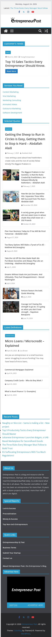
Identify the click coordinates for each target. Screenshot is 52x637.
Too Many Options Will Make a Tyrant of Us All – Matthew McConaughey (25, 246)
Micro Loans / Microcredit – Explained (24, 343)
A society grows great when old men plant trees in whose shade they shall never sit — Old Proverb (33, 216)
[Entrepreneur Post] (6, 31)
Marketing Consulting (12, 100)
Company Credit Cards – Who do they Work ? (24, 380)
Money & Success (10, 519)
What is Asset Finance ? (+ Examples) (20, 391)
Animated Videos (10, 104)
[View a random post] (46, 31)
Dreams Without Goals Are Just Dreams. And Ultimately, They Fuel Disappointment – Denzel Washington (24, 277)
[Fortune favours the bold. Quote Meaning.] (11, 294)
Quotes (8, 129)
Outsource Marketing (12, 108)
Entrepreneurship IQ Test (14, 542)
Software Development (12, 112)
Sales (8, 52)
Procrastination (9, 513)
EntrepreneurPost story (20, 481)
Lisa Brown (24, 351)
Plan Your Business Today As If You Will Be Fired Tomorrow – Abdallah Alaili (25, 232)
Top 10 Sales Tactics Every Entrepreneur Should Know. (25, 64)
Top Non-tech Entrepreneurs (15, 524)
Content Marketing (11, 92)
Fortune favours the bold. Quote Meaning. (32, 291)
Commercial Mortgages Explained (19, 369)
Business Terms (9, 547)
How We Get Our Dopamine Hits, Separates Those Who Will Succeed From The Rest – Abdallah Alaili (33, 197)
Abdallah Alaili (27, 153)
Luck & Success (9, 508)
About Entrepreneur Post (14, 566)
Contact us (7, 558)
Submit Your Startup (12, 553)
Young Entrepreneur (27, 57)
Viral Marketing (9, 96)
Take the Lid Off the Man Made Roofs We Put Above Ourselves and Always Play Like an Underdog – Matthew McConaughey (24, 261)
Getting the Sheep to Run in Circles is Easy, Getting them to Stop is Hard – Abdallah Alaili (25, 141)
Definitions (10, 336)
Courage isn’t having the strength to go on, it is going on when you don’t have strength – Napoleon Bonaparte (33, 309)
